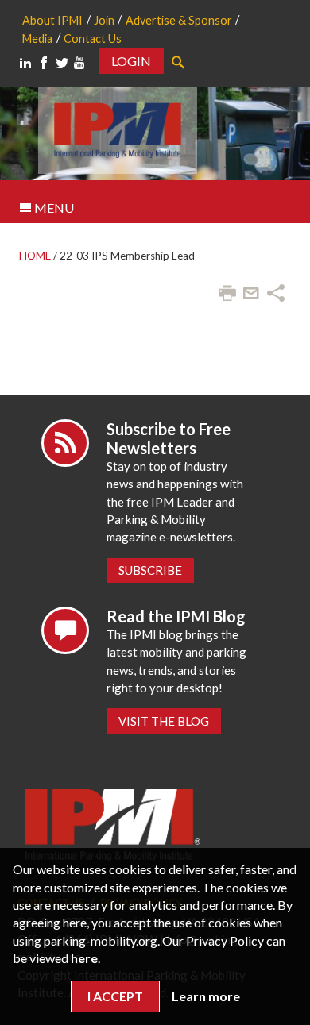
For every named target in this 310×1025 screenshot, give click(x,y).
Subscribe (150, 570)
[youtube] (79, 62)
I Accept (115, 996)
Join (104, 20)
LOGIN (131, 60)
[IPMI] (117, 128)
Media (37, 38)
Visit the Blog (163, 721)
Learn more (206, 996)
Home (35, 255)
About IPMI (52, 20)
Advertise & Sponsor (179, 20)
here (84, 957)
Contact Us (93, 38)
